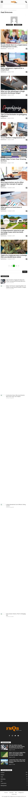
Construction (3, 783)
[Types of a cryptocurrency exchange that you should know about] (14, 247)
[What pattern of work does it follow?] (14, 199)
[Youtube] (18, 735)
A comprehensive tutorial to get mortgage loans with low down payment (12, 232)
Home (2, 10)
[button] (25, 2)
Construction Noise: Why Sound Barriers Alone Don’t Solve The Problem (15, 395)
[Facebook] (9, 735)
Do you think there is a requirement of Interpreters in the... (14, 46)
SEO (2, 781)
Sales (16, 792)
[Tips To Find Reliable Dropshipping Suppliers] (14, 106)
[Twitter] (15, 735)
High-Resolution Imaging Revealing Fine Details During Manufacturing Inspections (15, 280)
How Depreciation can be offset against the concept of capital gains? (12, 184)
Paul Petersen (3, 48)
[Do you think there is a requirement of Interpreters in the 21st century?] (14, 36)
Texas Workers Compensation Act (13, 138)
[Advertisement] (14, 6)
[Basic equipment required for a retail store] (14, 60)
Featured (3, 89)
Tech (2, 776)
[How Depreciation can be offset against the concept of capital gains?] (14, 174)
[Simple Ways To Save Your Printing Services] (14, 151)
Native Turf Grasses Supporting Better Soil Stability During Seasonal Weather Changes (16, 286)
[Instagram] (12, 735)
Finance (2, 180)
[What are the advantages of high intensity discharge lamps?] (14, 83)
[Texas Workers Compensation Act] (14, 129)
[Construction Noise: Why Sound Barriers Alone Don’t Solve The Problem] (4, 762)
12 (16, 265)
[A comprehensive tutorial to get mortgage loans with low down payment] (14, 222)
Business (3, 66)
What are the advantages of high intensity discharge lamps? (13, 92)
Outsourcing (14, 794)
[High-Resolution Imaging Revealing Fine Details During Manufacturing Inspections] (4, 747)
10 (11, 265)
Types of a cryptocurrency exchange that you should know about (14, 256)
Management (3, 785)
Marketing (3, 779)
